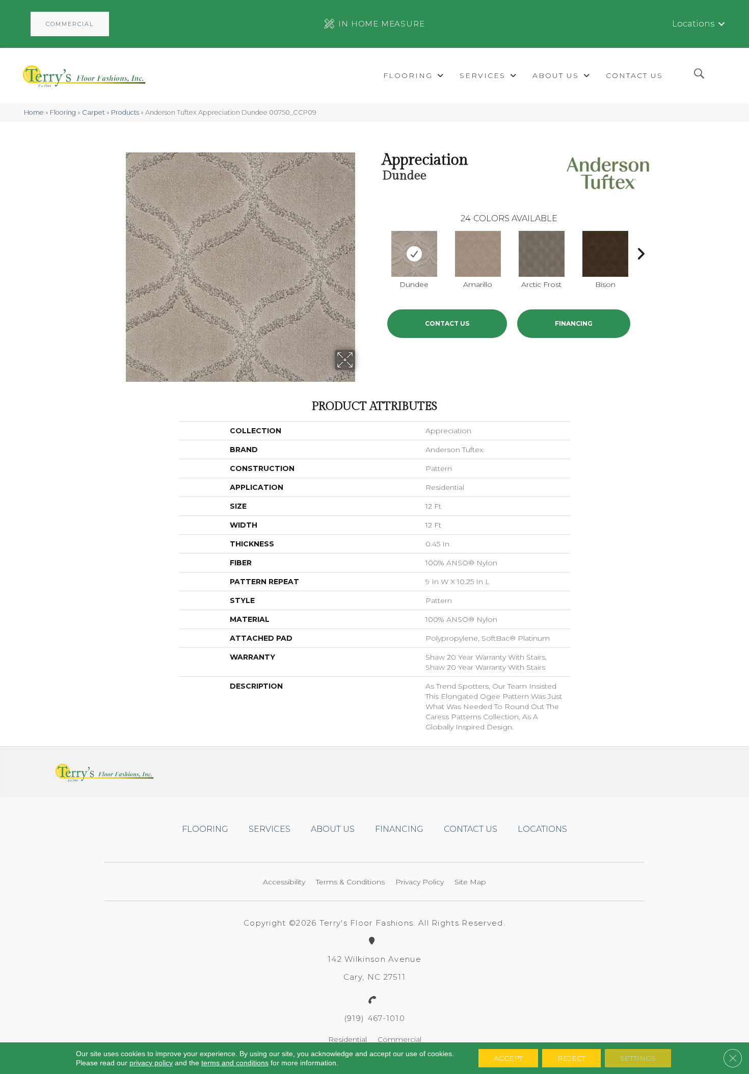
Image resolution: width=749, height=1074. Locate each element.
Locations (693, 24)
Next (640, 251)
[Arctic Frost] (541, 253)
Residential (347, 1039)
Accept (508, 1058)
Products (125, 112)
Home (34, 112)
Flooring (63, 112)
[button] (70, 24)
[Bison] (605, 253)
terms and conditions (235, 1063)
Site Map (470, 881)
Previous (377, 251)
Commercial (399, 1039)
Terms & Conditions (350, 881)
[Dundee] (414, 253)
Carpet (93, 112)
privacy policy (151, 1063)
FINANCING (574, 323)
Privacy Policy (419, 881)
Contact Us (447, 323)
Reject (571, 1058)
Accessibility (284, 881)
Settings (638, 1058)
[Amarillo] (477, 253)
